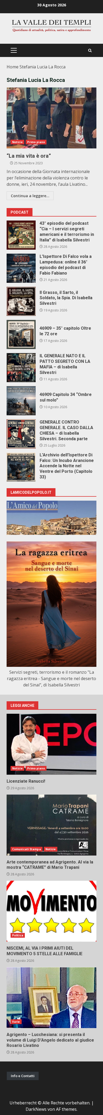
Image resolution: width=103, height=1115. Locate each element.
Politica (17, 935)
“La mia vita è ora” (51, 117)
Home (12, 67)
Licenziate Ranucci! (51, 744)
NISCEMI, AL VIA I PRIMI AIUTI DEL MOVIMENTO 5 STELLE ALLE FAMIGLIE (51, 911)
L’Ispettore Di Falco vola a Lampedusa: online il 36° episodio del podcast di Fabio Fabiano (21, 268)
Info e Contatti (23, 1075)
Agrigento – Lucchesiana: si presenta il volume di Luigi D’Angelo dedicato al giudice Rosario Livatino (51, 997)
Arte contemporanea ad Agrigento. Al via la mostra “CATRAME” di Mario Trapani (51, 825)
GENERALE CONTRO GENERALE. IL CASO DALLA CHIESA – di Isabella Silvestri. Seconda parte (21, 433)
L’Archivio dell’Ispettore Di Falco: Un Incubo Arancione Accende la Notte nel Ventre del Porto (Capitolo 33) (21, 467)
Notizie (17, 142)
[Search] (90, 50)
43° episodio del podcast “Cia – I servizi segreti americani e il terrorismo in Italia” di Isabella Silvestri (21, 235)
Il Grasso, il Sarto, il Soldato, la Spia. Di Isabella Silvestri (21, 301)
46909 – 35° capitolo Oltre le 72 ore (21, 334)
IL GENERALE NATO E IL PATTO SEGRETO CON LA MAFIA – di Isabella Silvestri (21, 367)
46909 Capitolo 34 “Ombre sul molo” (21, 400)
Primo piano (36, 142)
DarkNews (36, 1109)
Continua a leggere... (30, 195)
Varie (16, 1022)
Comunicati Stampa (26, 849)
